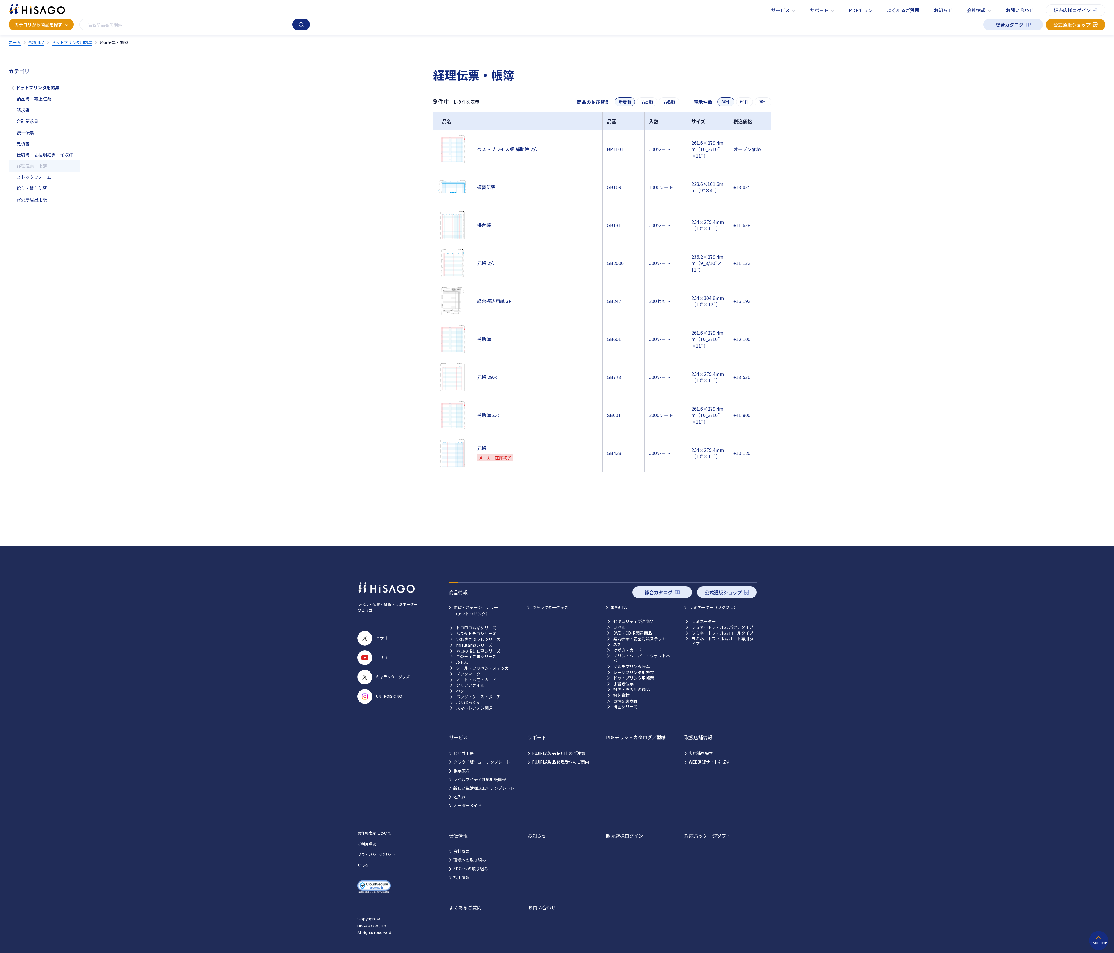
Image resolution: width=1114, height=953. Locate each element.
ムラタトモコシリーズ (476, 633)
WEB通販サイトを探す (709, 762)
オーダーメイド (467, 805)
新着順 (625, 101)
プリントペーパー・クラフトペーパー (643, 658)
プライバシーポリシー (376, 854)
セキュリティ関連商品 (633, 621)
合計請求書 (27, 121)
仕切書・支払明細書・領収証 (45, 155)
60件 (744, 101)
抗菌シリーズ (625, 706)
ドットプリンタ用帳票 (37, 87)
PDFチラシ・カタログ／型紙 (636, 737)
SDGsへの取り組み (470, 869)
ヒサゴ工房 (463, 753)
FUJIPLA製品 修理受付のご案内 (560, 762)
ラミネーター (704, 621)
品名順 (669, 101)
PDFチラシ (860, 10)
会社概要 (461, 851)
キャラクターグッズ (550, 607)
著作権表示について (374, 833)
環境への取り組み (469, 860)
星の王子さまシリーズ (476, 656)
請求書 (23, 110)
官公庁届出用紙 (32, 199)
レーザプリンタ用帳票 (633, 672)
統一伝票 (25, 132)
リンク (363, 865)
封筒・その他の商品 (631, 689)
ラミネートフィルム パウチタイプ (722, 627)
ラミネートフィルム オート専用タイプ (722, 641)
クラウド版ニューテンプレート (481, 762)
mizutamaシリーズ (474, 645)
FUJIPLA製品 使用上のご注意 (558, 753)
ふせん (462, 662)
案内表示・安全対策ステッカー (641, 638)
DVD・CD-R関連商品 (632, 632)
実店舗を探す (701, 753)
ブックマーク (468, 673)
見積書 (23, 143)
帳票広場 (461, 770)
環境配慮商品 (625, 701)
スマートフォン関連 (474, 708)
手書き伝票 (623, 683)
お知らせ (943, 10)
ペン (460, 691)
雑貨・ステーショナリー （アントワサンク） (475, 610)
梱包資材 (621, 695)
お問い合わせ (1020, 10)
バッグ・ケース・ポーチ (478, 696)
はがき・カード (627, 650)
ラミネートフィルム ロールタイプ (722, 632)
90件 (763, 101)
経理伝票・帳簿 (32, 166)
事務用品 (619, 607)
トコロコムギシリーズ (476, 627)
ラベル (619, 627)
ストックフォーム (34, 177)
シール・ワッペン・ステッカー (484, 668)
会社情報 (976, 10)
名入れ (459, 797)
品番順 (647, 101)
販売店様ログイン (1072, 10)
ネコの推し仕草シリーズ (478, 650)
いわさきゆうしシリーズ (478, 639)
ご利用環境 (366, 844)
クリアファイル (470, 685)
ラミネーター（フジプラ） (713, 607)
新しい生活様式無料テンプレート (483, 788)
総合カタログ (1009, 24)
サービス (780, 10)
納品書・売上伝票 (34, 99)
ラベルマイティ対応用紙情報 (479, 779)
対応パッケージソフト (707, 835)
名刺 (617, 644)
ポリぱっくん (468, 702)
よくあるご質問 (903, 10)
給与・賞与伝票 (32, 188)
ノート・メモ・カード (476, 679)
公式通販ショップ (1072, 24)
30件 (725, 101)
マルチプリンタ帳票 (631, 666)
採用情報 (461, 877)
